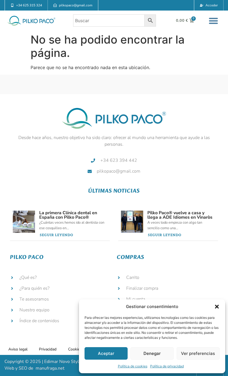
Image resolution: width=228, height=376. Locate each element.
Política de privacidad (167, 366)
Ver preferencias (198, 353)
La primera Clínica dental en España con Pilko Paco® (68, 215)
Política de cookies (132, 366)
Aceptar (106, 353)
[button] (217, 306)
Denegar (152, 353)
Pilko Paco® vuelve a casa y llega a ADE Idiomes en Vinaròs (179, 215)
